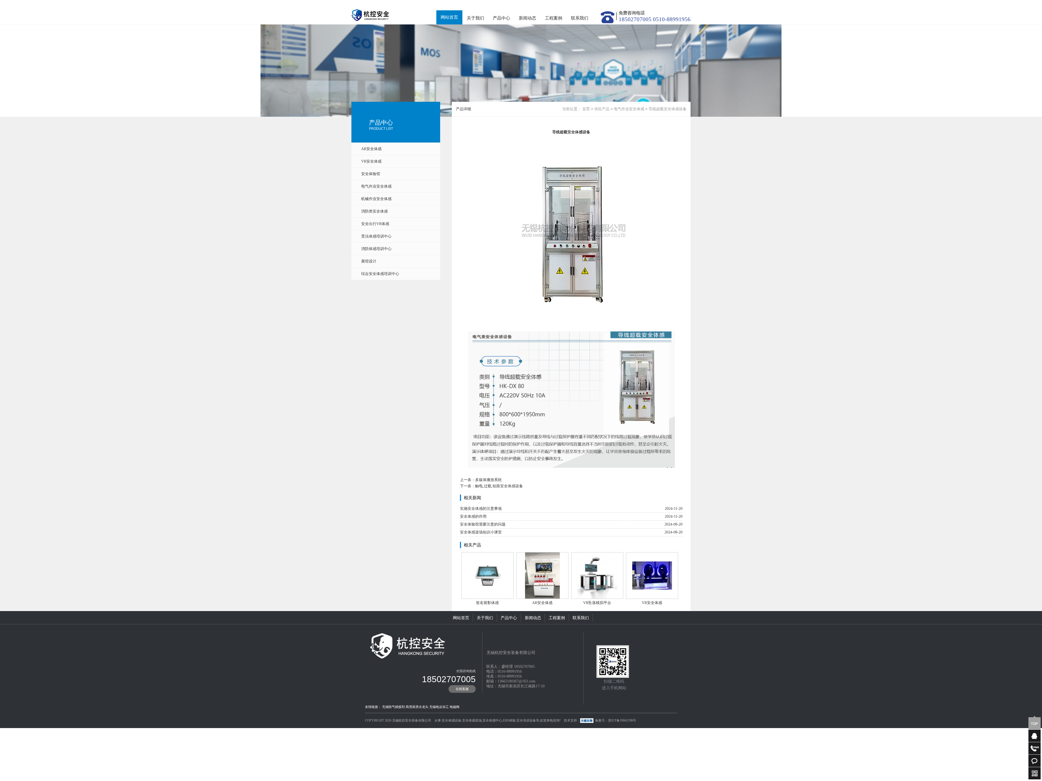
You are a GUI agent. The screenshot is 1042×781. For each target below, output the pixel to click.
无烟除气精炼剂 (393, 707)
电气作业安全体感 (376, 186)
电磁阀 (454, 707)
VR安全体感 (371, 161)
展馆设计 (368, 261)
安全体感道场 (472, 720)
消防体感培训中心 (376, 249)
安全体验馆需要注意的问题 (483, 524)
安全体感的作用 (473, 516)
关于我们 (475, 18)
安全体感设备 (451, 720)
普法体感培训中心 (376, 236)
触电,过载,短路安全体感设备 (499, 486)
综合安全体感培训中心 (380, 274)
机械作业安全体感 (376, 199)
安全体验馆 (370, 174)
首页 (586, 109)
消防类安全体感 (374, 211)
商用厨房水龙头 (417, 707)
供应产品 (601, 109)
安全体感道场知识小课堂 (481, 532)
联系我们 (579, 18)
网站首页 (449, 17)
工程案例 (553, 18)
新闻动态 (527, 18)
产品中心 (501, 18)
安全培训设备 (526, 720)
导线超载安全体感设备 (668, 109)
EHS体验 (509, 720)
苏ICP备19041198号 (622, 720)
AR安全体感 (371, 149)
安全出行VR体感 (375, 224)
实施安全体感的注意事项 (481, 509)
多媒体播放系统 (488, 480)
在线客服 (462, 689)
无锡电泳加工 (439, 707)
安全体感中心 (492, 720)
